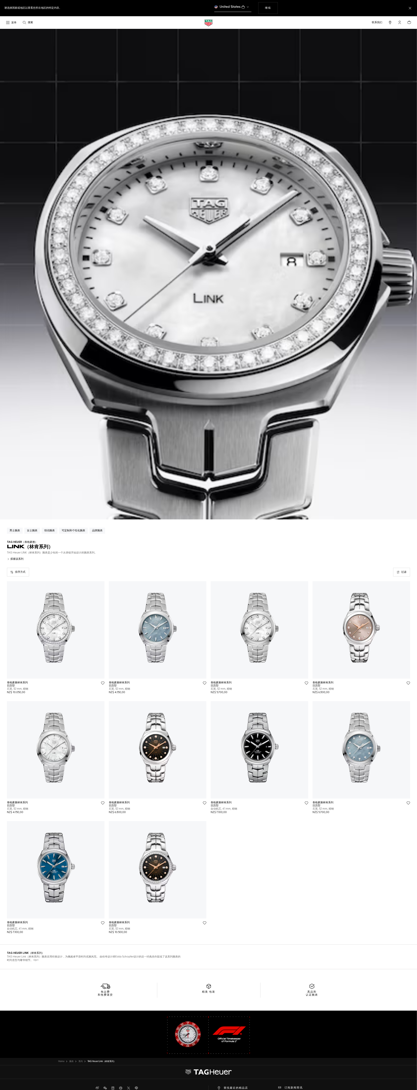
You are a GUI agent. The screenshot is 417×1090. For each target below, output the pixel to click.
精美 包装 (208, 992)
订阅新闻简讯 (294, 1088)
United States (230, 6)
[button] (399, 22)
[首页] (208, 22)
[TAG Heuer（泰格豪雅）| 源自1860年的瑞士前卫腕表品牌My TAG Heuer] (208, 1072)
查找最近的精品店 (236, 1088)
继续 (271, 8)
